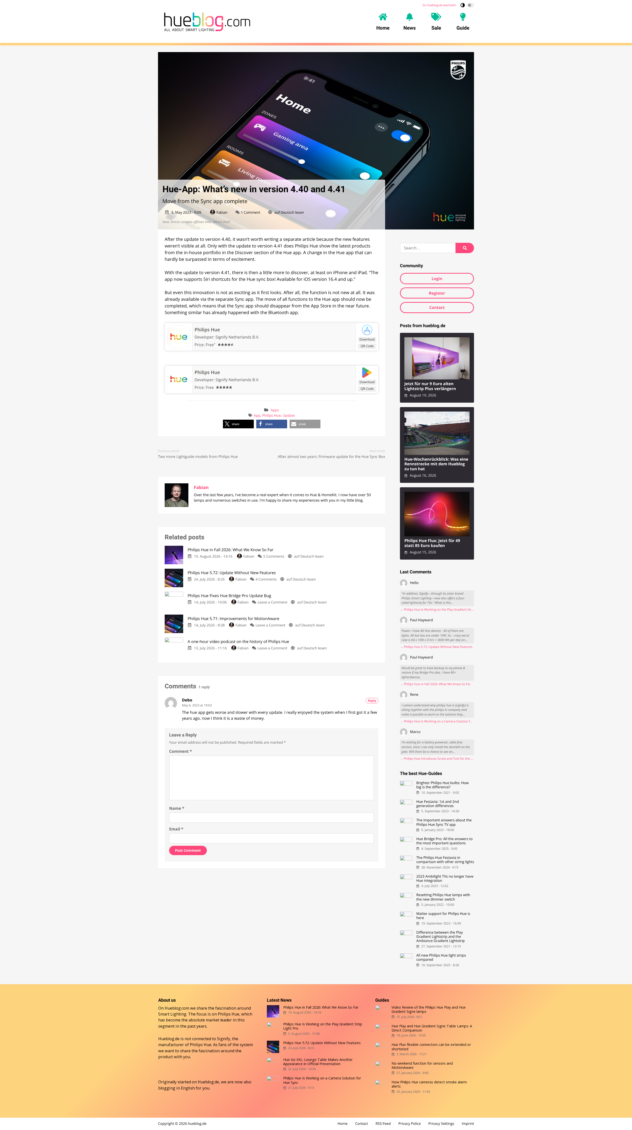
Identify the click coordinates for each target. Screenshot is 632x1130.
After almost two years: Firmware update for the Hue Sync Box (331, 456)
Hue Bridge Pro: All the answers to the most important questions (444, 841)
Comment (180, 751)
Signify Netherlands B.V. (237, 337)
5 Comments (273, 556)
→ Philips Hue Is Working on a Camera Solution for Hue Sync (437, 721)
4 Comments (266, 579)
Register (437, 293)
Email (176, 829)
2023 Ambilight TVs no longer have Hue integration (444, 878)
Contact (437, 307)
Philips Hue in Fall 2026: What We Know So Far (320, 1007)
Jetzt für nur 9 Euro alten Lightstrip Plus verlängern (430, 386)
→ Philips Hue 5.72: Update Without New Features (436, 647)
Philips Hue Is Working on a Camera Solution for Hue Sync (322, 1080)
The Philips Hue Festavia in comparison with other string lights (445, 860)
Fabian (222, 212)
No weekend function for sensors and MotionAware (422, 1065)
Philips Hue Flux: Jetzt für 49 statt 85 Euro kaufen (432, 543)
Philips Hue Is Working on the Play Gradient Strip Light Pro (322, 1026)
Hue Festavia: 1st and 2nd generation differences (437, 804)
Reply (372, 700)
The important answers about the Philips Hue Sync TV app (444, 822)
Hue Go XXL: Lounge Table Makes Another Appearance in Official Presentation (318, 1061)
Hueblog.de (208, 1082)
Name (176, 808)
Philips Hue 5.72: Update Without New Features (322, 1043)
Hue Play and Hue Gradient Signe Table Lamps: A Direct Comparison (432, 1028)
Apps (275, 410)
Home (342, 1123)
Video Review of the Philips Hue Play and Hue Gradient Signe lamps (429, 1009)
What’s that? (221, 222)
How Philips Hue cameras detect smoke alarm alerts (429, 1084)
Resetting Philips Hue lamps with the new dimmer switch (443, 897)
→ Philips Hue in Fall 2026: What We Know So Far (435, 684)
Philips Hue (207, 329)
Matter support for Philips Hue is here (443, 916)
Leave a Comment (272, 602)
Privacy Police (409, 1123)
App (257, 415)
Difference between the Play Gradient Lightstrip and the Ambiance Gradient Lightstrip (440, 936)
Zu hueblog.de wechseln (439, 5)
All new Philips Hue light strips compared (441, 957)
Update (289, 415)
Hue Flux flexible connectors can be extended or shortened (431, 1046)
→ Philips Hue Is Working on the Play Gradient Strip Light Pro (437, 609)
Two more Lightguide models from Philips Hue (198, 456)
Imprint (468, 1123)
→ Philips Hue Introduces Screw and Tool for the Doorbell (437, 758)
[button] (238, 424)
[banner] (207, 22)
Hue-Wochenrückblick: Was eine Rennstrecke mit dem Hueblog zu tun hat (436, 464)
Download (367, 339)
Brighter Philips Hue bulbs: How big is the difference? (442, 785)
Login (437, 278)
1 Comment (250, 212)
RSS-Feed (383, 1123)
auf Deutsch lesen (289, 212)
